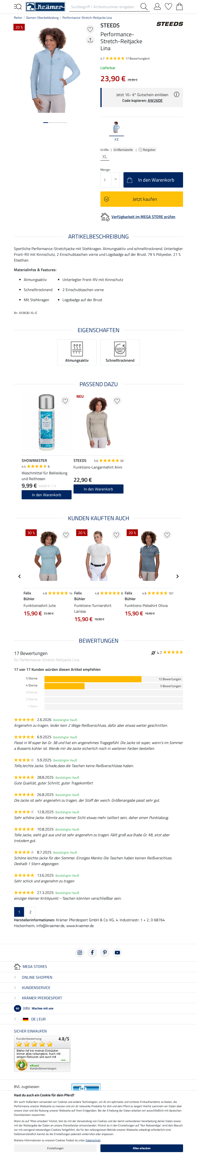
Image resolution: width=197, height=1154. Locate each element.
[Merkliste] (168, 5)
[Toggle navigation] (18, 6)
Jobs (34, 1008)
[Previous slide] (104, 131)
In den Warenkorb (46, 495)
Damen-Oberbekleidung (42, 17)
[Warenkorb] (179, 5)
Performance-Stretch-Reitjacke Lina (87, 17)
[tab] (45, 122)
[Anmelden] (157, 5)
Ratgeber (149, 149)
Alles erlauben (142, 1148)
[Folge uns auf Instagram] (80, 953)
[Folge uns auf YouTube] (117, 953)
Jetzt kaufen (145, 199)
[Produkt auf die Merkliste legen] (90, 29)
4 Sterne (31, 685)
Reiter (18, 17)
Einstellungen (55, 1148)
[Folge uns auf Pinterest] (105, 953)
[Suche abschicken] (145, 7)
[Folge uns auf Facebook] (92, 953)
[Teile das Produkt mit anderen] (90, 40)
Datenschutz (93, 1140)
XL (104, 156)
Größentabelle (123, 149)
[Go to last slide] (20, 576)
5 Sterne (31, 678)
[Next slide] (179, 131)
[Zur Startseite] (45, 6)
